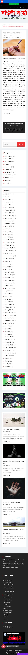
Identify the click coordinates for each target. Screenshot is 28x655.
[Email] (23, 7)
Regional (8, 113)
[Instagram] (14, 7)
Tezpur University (8, 586)
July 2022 (7, 326)
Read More (5, 441)
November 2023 (9, 283)
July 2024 (7, 261)
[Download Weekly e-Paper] (3, 646)
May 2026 (7, 202)
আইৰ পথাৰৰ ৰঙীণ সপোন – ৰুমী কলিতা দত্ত (11, 429)
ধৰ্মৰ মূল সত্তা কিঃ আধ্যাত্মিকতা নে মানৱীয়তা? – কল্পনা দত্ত (13, 462)
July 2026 (7, 196)
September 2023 (9, 288)
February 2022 (8, 339)
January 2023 (8, 310)
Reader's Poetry (9, 175)
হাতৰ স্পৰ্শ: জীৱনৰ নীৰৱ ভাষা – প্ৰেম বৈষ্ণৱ (11, 502)
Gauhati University (8, 584)
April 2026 (7, 204)
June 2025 (7, 231)
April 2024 (7, 269)
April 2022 (7, 334)
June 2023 (7, 296)
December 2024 (9, 248)
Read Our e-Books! (22, 654)
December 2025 (9, 215)
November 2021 (9, 347)
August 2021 (8, 355)
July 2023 (7, 293)
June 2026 (7, 199)
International (8, 167)
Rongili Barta (19, 37)
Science (7, 180)
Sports (6, 183)
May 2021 (7, 363)
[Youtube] (10, 7)
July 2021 (7, 358)
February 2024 (8, 275)
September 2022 (9, 320)
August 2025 (8, 226)
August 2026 (8, 194)
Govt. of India (7, 582)
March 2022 (8, 337)
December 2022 (9, 312)
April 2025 (7, 237)
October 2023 (8, 285)
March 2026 (8, 207)
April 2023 (7, 301)
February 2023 (8, 307)
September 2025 (9, 223)
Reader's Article (9, 172)
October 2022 (8, 318)
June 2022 (7, 328)
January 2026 (8, 213)
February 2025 (8, 242)
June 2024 (7, 264)
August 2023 (8, 291)
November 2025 (9, 218)
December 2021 (9, 345)
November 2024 (9, 250)
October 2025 (8, 221)
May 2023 (7, 299)
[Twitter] (7, 7)
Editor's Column (9, 158)
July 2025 (7, 229)
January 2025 (8, 245)
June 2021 (7, 361)
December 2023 (9, 280)
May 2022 (7, 331)
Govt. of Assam (8, 580)
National (7, 169)
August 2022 (8, 323)
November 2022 (9, 315)
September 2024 (9, 256)
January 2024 (8, 277)
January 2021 (8, 366)
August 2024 (8, 258)
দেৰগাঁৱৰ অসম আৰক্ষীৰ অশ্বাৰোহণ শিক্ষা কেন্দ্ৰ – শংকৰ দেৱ (13, 530)
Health (6, 164)
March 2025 (8, 240)
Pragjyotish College (9, 591)
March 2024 (8, 272)
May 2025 (7, 234)
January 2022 (8, 342)
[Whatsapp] (20, 7)
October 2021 (8, 350)
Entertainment (8, 161)
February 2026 (8, 210)
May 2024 (7, 266)
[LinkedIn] (17, 7)
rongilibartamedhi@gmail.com (10, 567)
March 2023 (8, 304)
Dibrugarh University (9, 589)
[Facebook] (4, 7)
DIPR (5, 578)
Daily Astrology (9, 156)
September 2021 (9, 353)
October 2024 (8, 253)
